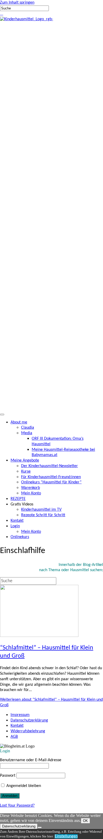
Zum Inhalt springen (17, 3)
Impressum (20, 715)
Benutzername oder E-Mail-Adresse (30, 760)
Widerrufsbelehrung (28, 731)
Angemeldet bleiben (23, 786)
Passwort (7, 776)
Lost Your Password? (17, 806)
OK (85, 821)
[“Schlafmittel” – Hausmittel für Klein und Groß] (39, 636)
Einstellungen (66, 836)
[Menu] (2, 414)
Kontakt (17, 726)
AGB (14, 737)
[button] (0, 14)
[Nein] (40, 827)
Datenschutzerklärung (29, 720)
